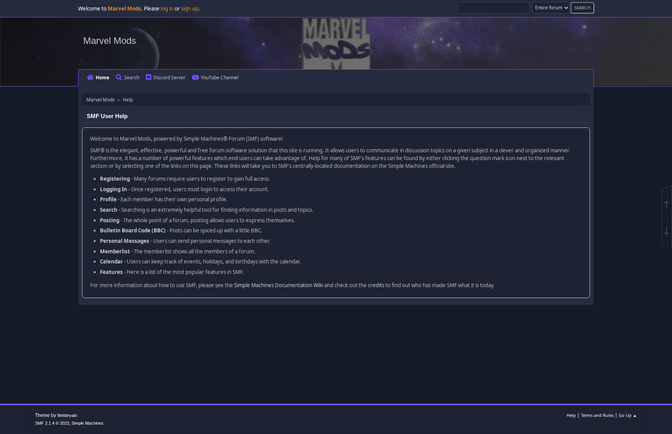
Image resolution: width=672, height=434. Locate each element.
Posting (109, 220)
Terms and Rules (597, 415)
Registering (115, 178)
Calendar (111, 261)
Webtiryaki (67, 415)
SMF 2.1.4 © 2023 (52, 423)
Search (131, 77)
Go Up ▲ (628, 415)
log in (167, 8)
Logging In (113, 189)
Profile (108, 199)
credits (376, 285)
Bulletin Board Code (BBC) (133, 230)
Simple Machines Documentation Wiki (278, 285)
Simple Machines (87, 423)
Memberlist (115, 251)
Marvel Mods (109, 40)
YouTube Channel (219, 77)
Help (571, 415)
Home (102, 77)
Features (111, 271)
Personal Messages (124, 240)
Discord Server (169, 77)
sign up (189, 8)
